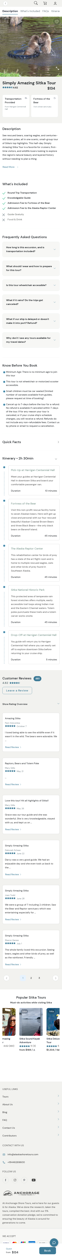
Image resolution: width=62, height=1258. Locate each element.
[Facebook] (5, 1180)
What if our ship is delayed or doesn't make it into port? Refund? (27, 321)
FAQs (45, 11)
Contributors (9, 1135)
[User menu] (55, 3)
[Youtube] (33, 1180)
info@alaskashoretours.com (22, 1154)
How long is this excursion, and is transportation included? (25, 249)
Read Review (12, 747)
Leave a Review (17, 690)
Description (10, 11)
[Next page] (56, 978)
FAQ (4, 1120)
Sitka (24, 1011)
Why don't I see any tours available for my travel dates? (28, 339)
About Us (7, 1104)
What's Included (30, 11)
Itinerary (56, 11)
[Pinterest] (24, 1180)
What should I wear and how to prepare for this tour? (29, 268)
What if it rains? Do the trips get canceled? (24, 302)
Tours (5, 1096)
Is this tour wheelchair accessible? (26, 285)
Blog (4, 1112)
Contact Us (8, 1127)
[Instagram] (15, 1180)
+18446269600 (16, 1162)
